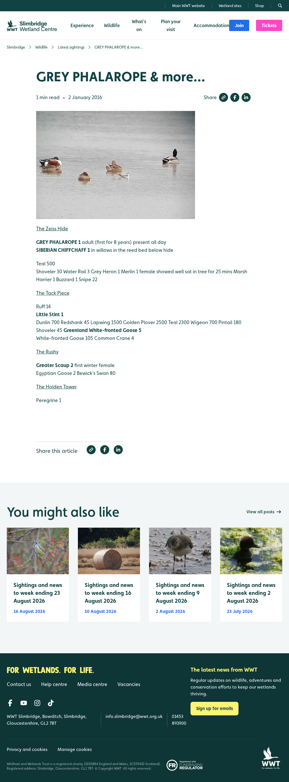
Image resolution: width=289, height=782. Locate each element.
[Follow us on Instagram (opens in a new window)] (37, 703)
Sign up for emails (214, 708)
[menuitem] (239, 25)
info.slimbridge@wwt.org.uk (134, 716)
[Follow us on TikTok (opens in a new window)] (50, 703)
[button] (223, 97)
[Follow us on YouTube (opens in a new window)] (23, 703)
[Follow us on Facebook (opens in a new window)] (10, 703)
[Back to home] (270, 755)
